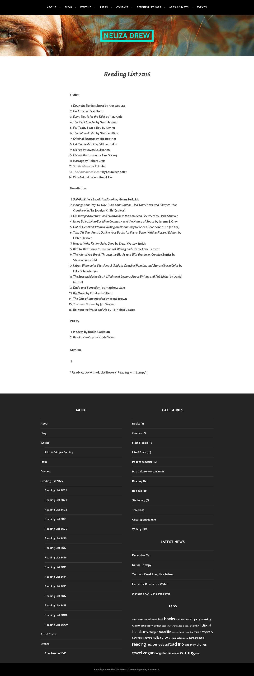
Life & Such (139, 452)
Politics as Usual (142, 461)
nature (148, 637)
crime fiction (146, 625)
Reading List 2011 (55, 605)
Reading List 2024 (56, 490)
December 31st (141, 555)
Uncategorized (141, 519)
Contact (122, 7)
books (169, 618)
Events (202, 7)
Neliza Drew (127, 35)
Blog (68, 7)
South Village (81, 166)
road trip (176, 644)
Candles (137, 433)
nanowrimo (138, 637)
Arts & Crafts (179, 7)
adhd (134, 619)
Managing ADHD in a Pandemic (151, 593)
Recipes (137, 490)
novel (172, 638)
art (149, 619)
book (160, 619)
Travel (136, 510)
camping (194, 619)
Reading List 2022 (56, 509)
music (197, 632)
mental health (178, 632)
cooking (206, 619)
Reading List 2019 (56, 538)
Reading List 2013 (56, 586)
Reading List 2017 (55, 547)
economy (166, 625)
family (195, 625)
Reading (137, 481)
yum (197, 653)
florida (137, 631)
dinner (157, 625)
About (51, 7)
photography (181, 638)
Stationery (138, 500)
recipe (152, 644)
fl (210, 625)
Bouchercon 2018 (56, 653)
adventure (142, 619)
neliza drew (160, 637)
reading (139, 644)
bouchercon (182, 619)
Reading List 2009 (56, 624)
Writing (85, 7)
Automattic (153, 669)
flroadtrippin (150, 632)
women (175, 653)
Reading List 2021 (55, 519)
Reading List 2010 (56, 615)
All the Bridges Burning (59, 452)
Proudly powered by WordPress (110, 669)
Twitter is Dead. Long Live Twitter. (153, 574)
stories (202, 644)
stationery (190, 644)
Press (104, 7)
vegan (149, 652)
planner (193, 637)
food (162, 632)
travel (137, 652)
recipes (163, 645)
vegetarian (163, 653)
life (168, 632)
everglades (176, 625)
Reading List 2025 (149, 7)
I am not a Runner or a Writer (149, 584)
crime (136, 625)
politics (201, 637)
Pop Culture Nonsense (146, 471)
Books (136, 423)
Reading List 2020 (56, 528)
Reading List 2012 (55, 596)
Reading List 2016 (56, 557)
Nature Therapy (141, 565)
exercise (187, 625)
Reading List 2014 (56, 576)
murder (189, 632)
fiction (204, 625)
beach (155, 619)
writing (187, 652)
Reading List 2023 (56, 500)
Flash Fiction (140, 442)
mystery (207, 632)
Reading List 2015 (55, 567)
